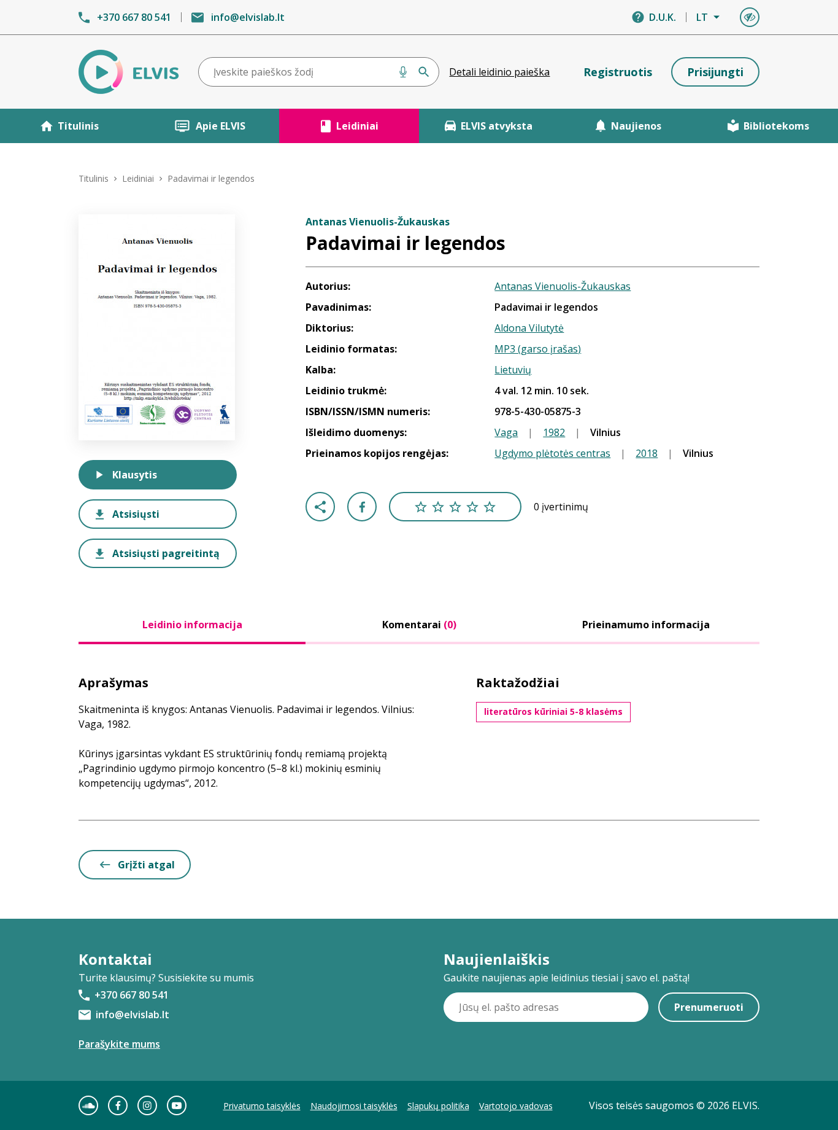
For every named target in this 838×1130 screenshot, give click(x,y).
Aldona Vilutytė (529, 328)
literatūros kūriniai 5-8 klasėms (553, 711)
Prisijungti (715, 71)
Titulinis (78, 126)
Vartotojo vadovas (516, 1106)
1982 (554, 432)
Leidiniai (357, 126)
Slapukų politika (438, 1106)
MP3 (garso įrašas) (537, 349)
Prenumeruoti (709, 1007)
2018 (647, 453)
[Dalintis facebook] (362, 506)
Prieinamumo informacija (646, 624)
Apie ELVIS (220, 126)
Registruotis (617, 71)
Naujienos (636, 126)
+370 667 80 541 (134, 17)
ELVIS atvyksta (496, 126)
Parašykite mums (119, 1044)
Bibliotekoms (776, 126)
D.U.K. (662, 17)
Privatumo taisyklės (262, 1106)
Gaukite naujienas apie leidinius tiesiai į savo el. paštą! (567, 977)
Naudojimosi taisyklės (354, 1106)
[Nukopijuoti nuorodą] (320, 506)
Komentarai (419, 624)
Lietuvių (512, 369)
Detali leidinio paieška (499, 72)
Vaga (506, 432)
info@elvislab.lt (248, 17)
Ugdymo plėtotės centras (552, 453)
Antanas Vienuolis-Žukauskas (562, 286)
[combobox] (319, 72)
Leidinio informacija (192, 624)
